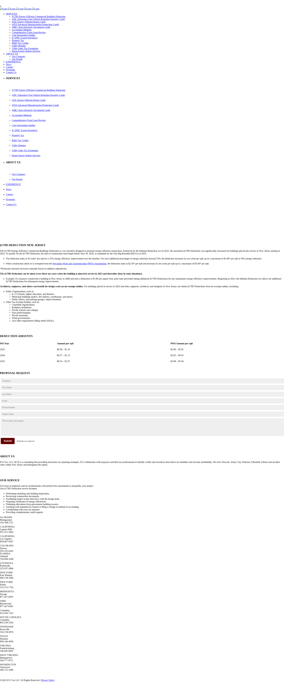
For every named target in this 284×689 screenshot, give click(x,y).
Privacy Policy (48, 680)
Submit (8, 441)
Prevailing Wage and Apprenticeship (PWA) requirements (79, 263)
